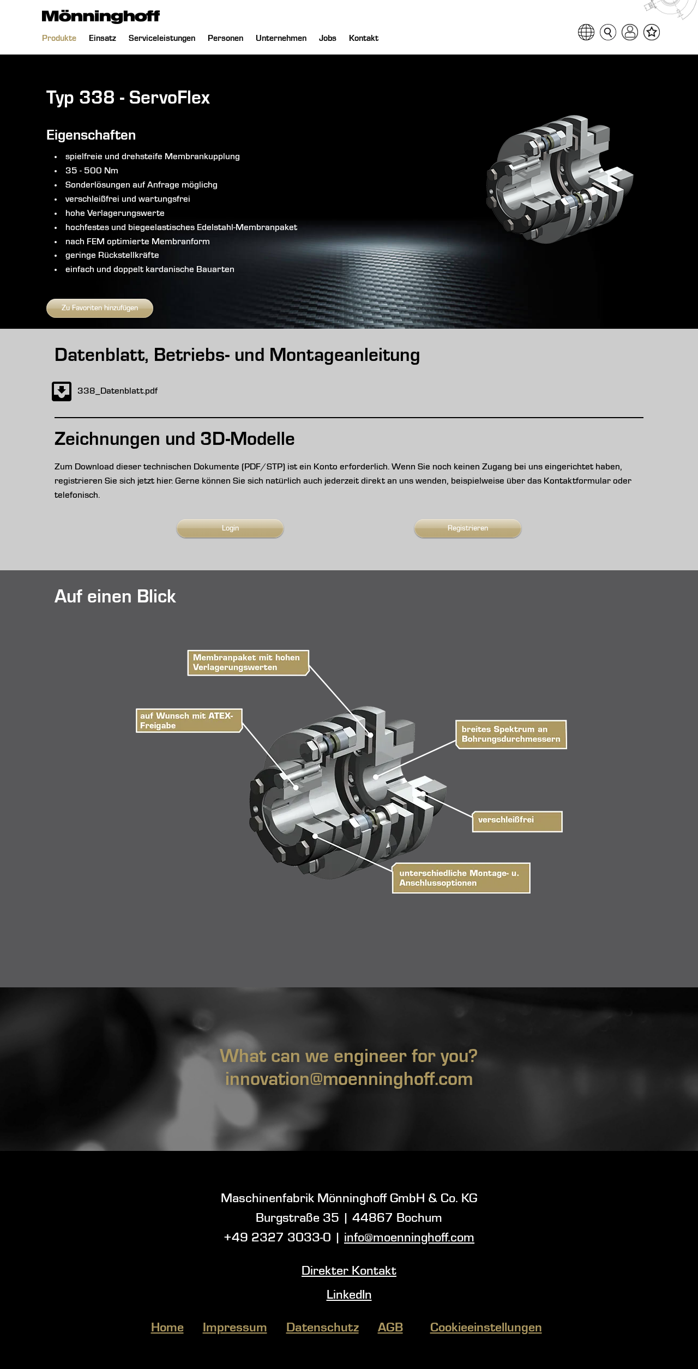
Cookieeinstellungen (486, 1328)
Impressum (235, 1328)
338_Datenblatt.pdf (117, 391)
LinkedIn (349, 1295)
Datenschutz (322, 1328)
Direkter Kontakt (349, 1271)
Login (230, 528)
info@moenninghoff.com (409, 1238)
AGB (390, 1328)
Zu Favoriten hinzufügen (100, 308)
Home (167, 1328)
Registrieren (468, 528)
